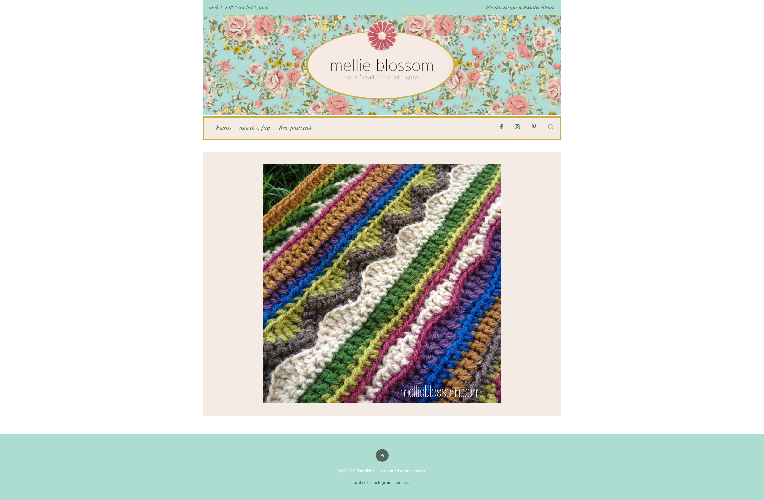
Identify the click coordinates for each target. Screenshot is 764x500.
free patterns (296, 128)
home (223, 128)
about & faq (255, 128)
